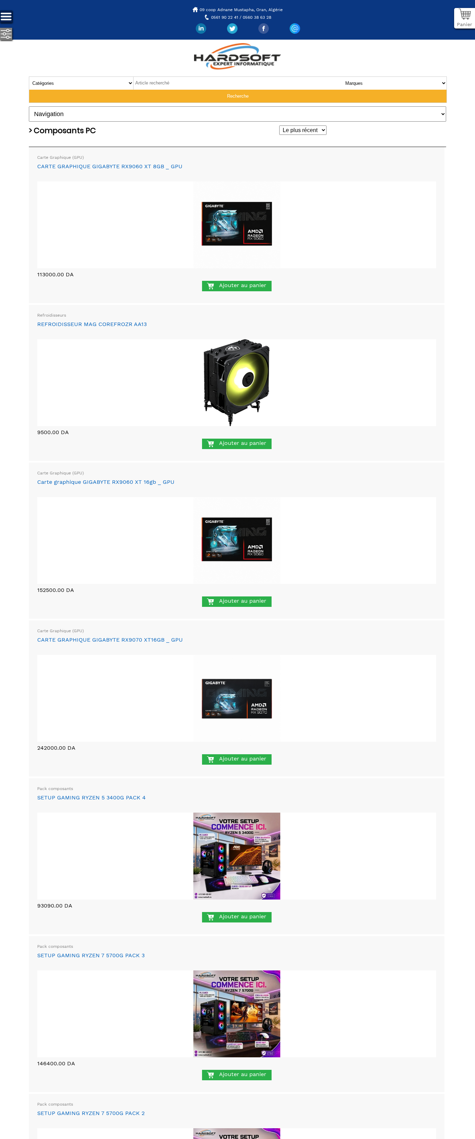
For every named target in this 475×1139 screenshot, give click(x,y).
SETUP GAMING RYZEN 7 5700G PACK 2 (91, 1113)
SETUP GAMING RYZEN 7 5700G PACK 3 (91, 955)
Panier (464, 24)
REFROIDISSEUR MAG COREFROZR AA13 (92, 324)
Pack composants (55, 788)
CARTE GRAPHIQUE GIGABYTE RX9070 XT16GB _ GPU (110, 639)
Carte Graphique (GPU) (60, 157)
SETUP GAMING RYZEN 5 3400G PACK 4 (91, 797)
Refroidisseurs (51, 315)
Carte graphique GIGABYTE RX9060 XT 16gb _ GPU (106, 482)
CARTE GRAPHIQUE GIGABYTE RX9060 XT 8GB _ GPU (110, 166)
